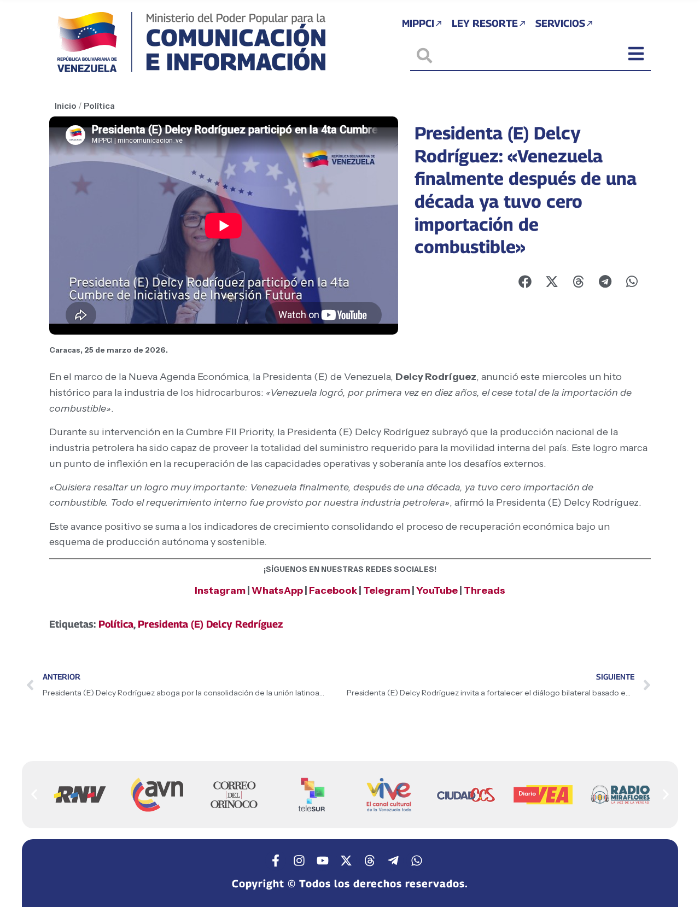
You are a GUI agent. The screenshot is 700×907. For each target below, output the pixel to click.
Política (99, 106)
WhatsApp (277, 590)
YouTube (437, 590)
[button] (34, 794)
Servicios (560, 23)
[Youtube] (322, 860)
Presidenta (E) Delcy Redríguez (210, 624)
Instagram (220, 590)
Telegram (386, 590)
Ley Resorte (485, 23)
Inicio (66, 106)
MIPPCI (418, 23)
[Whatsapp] (416, 860)
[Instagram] (299, 860)
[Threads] (369, 860)
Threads (484, 590)
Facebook (334, 590)
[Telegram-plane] (393, 860)
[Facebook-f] (275, 860)
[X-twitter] (346, 860)
